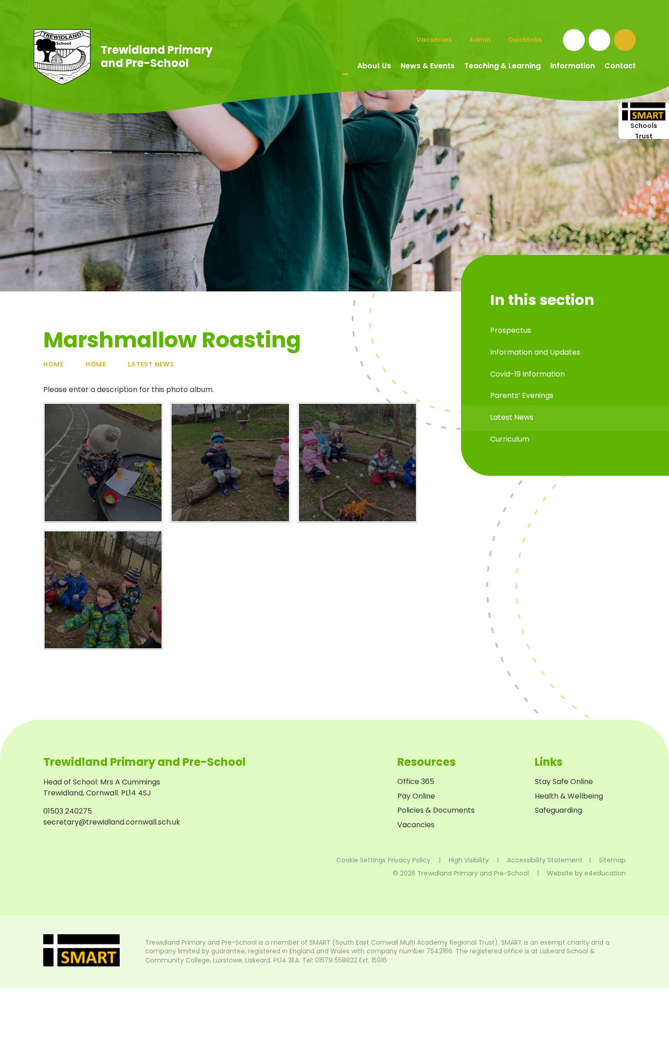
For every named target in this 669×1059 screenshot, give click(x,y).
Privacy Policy (409, 860)
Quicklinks (525, 39)
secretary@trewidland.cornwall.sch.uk (111, 822)
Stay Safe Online (564, 781)
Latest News (151, 364)
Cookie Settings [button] (361, 860)
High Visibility (469, 860)
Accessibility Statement (545, 860)
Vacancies (416, 825)
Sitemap (612, 860)
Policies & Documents (436, 810)
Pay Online (416, 796)
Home (53, 364)
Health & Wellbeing (569, 796)
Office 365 (415, 781)
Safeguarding (558, 810)
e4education (605, 873)
